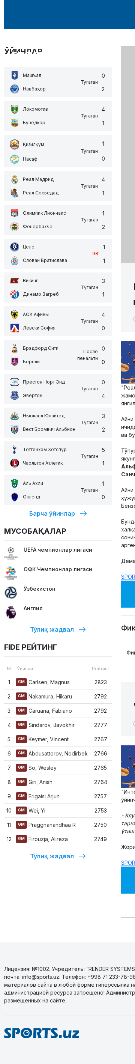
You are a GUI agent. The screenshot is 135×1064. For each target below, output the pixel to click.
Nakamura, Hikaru (45, 696)
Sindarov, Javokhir (46, 725)
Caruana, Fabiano (45, 710)
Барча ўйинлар (52, 513)
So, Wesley (37, 768)
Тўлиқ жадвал (52, 629)
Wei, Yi (31, 810)
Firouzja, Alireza (43, 839)
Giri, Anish (35, 782)
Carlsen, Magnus (44, 682)
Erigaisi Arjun (39, 796)
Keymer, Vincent (43, 739)
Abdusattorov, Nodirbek (53, 753)
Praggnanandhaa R (47, 825)
